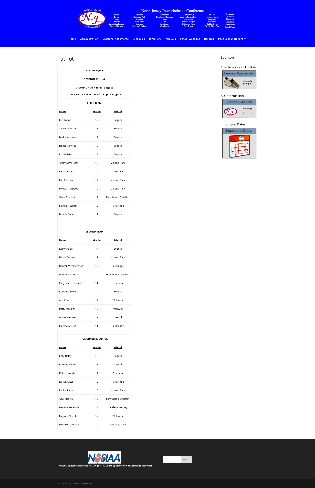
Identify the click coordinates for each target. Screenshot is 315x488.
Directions (155, 39)
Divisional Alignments (116, 39)
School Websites (190, 39)
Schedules (139, 39)
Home (72, 39)
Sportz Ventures (82, 483)
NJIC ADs (171, 39)
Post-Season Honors (230, 39)
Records (209, 39)
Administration (89, 39)
